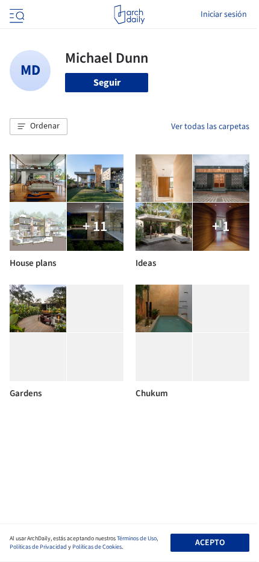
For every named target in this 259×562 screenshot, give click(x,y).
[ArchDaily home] (129, 14)
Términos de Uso (137, 538)
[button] (38, 126)
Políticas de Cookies (97, 547)
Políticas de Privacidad (38, 547)
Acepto (210, 543)
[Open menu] (15, 14)
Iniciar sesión (224, 14)
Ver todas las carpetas (210, 127)
